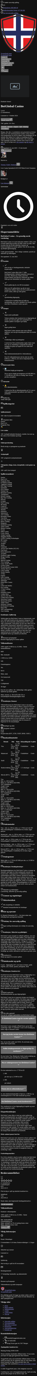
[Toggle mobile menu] (3, 67)
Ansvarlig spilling (10, 1321)
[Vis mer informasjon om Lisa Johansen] (11, 182)
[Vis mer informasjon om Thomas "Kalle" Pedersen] (18, 164)
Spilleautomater (9, 1309)
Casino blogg (9, 1312)
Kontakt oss (8, 1330)
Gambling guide (7, 65)
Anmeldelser (5, 128)
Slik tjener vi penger (11, 1325)
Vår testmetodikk (10, 1323)
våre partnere (20, 142)
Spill (21, 126)
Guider (7, 1311)
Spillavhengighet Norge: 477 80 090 (14, 10)
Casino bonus (6, 59)
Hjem (6, 1306)
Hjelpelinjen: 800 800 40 (10, 8)
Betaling (25, 126)
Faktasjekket (7, 151)
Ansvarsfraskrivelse (10, 1328)
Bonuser (10, 126)
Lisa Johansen (5, 183)
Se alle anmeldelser (7, 1204)
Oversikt (4, 126)
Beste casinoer (9, 1307)
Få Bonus (4, 1228)
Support (16, 126)
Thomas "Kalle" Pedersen (8, 165)
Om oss (7, 1314)
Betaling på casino (7, 63)
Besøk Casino (5, 120)
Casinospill (5, 61)
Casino (4, 57)
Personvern (8, 1326)
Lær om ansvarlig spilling (10, 13)
